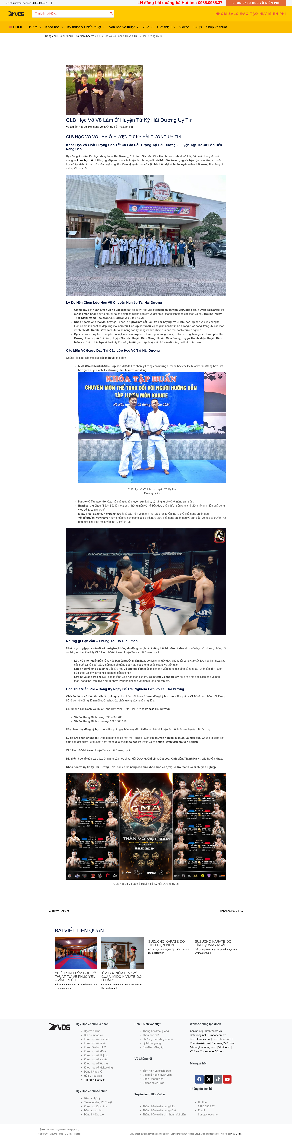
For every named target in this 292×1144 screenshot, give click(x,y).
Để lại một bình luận (65, 984)
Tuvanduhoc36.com (212, 1051)
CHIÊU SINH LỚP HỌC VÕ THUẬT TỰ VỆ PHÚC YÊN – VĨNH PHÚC (75, 976)
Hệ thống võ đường (100, 126)
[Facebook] (51, 3)
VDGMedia (236, 1134)
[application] (39, 27)
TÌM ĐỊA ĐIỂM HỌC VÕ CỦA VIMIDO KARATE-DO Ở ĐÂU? (121, 976)
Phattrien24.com (200, 1043)
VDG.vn (194, 1051)
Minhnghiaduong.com (203, 1047)
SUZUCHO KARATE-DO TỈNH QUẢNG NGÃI (213, 943)
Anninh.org (196, 1031)
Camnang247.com (223, 1043)
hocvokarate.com (200, 1039)
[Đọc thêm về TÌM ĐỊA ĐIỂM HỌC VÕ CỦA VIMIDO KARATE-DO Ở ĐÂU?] (122, 952)
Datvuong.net (198, 1035)
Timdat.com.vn (217, 1035)
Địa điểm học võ (77, 126)
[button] (256, 3)
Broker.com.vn (213, 1031)
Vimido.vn (224, 1047)
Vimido (150, 709)
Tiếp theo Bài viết (232, 911)
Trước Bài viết (58, 911)
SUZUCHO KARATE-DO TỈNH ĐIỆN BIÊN (166, 943)
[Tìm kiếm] (111, 13)
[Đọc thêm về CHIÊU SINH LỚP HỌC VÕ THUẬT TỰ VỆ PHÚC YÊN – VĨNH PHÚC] (76, 952)
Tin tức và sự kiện (94, 1079)
